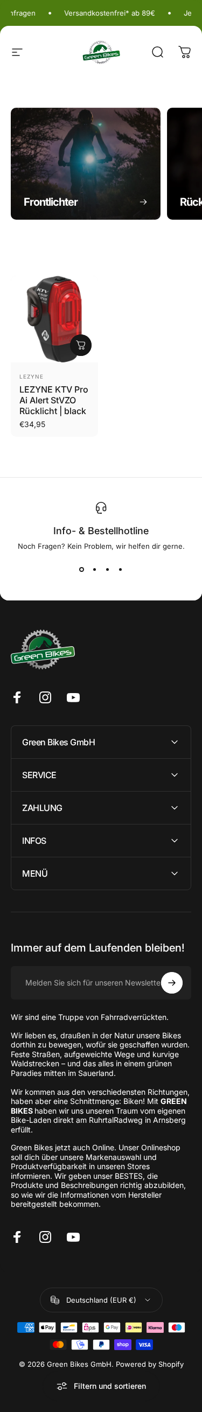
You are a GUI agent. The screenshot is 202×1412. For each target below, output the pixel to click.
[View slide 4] (120, 569)
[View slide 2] (94, 569)
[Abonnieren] (172, 983)
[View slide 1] (81, 569)
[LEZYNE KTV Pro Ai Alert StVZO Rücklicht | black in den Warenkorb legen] (81, 345)
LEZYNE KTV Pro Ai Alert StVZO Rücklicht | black (53, 400)
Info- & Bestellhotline (101, 530)
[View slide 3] (107, 569)
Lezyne (31, 376)
